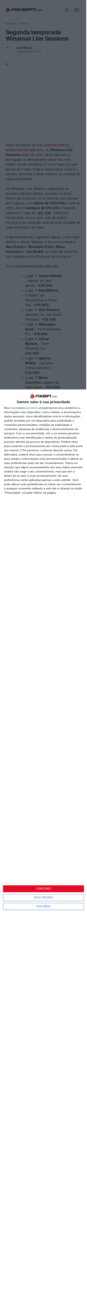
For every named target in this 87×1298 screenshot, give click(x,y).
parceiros (32, 407)
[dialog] (43, 843)
